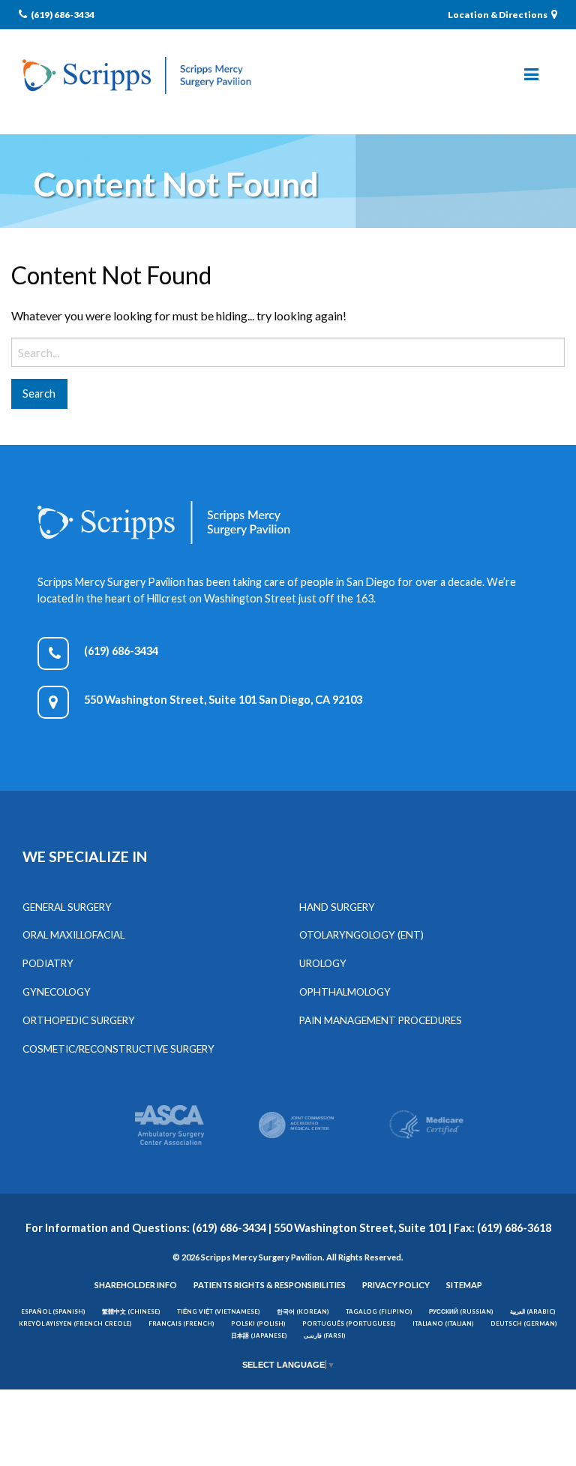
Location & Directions (498, 14)
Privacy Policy (396, 1285)
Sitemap (464, 1285)
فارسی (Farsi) (325, 1335)
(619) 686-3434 (61, 14)
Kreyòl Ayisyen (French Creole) (75, 1323)
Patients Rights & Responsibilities (270, 1285)
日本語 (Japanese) (259, 1335)
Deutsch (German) (523, 1323)
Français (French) (181, 1323)
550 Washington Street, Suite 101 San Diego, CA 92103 (223, 699)
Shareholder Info (135, 1285)
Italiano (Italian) (443, 1323)
